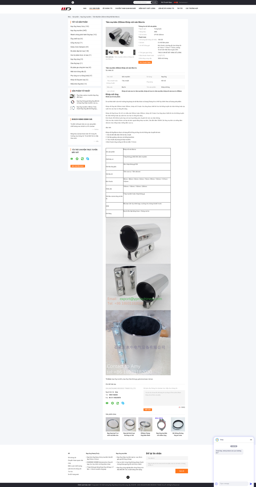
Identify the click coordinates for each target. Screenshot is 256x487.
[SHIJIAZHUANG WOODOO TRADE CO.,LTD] (66, 9)
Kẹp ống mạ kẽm (85, 17)
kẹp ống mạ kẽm (117, 379)
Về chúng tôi (107, 8)
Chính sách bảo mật (84, 485)
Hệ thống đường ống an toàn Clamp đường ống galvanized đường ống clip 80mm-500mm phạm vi (178, 434)
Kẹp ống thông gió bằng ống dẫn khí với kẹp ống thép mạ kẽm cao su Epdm (88, 103)
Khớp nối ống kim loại (77, 80)
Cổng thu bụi (74, 43)
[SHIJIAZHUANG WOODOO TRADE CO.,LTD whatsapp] (78, 159)
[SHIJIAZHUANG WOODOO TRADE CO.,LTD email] (73, 159)
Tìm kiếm (154, 2)
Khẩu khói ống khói (76, 84)
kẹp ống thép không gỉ (130, 379)
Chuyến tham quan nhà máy (125, 8)
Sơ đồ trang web (73, 474)
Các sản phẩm (94, 8)
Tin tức (180, 8)
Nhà (84, 8)
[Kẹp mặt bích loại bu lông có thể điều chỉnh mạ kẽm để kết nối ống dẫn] (129, 424)
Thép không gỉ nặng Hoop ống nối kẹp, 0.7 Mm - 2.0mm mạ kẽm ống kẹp (100, 468)
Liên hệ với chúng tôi (166, 8)
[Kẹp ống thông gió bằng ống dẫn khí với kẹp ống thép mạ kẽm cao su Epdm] (72, 102)
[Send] (251, 484)
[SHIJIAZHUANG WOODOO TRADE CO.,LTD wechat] (83, 159)
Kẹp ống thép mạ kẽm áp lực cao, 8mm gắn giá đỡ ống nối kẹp (129, 458)
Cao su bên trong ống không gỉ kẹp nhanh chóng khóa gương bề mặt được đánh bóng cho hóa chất (130, 463)
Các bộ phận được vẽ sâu (79, 55)
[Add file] (216, 484)
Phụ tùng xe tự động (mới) (79, 76)
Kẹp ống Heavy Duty (77, 26)
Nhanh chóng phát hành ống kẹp (81, 35)
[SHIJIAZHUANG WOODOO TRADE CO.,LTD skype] (89, 159)
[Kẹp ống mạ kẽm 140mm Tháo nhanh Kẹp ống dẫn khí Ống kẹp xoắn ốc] (72, 107)
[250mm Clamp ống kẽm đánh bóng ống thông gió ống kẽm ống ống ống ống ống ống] (145, 424)
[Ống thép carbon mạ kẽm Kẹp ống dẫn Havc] (72, 96)
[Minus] (251, 440)
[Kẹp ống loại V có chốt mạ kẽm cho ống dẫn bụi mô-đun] (113, 424)
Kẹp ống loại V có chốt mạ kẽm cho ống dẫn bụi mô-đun (112, 434)
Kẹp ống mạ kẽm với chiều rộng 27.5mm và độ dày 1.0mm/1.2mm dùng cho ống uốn (162, 434)
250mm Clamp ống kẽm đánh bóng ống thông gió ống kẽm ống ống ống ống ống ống (145, 434)
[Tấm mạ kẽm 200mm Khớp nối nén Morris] (120, 37)
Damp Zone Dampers (77, 47)
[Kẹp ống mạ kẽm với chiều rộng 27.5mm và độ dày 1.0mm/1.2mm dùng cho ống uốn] (162, 424)
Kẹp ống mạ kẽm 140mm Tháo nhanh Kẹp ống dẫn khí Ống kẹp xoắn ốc (87, 108)
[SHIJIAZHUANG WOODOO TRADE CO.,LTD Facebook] (73, 2)
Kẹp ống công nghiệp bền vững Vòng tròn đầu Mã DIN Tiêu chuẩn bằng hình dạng (130, 468)
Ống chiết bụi (75, 39)
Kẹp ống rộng (75, 59)
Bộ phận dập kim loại (77, 51)
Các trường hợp (192, 8)
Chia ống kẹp (74, 63)
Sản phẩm (75, 17)
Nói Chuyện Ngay (166, 2)
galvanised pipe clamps (145, 379)
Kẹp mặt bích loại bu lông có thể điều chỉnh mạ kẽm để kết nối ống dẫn (129, 434)
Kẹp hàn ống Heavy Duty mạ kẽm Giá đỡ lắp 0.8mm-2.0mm (100, 458)
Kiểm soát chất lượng (147, 8)
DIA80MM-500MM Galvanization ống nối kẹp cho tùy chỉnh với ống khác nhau (100, 463)
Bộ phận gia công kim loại (79, 67)
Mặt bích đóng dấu (77, 72)
